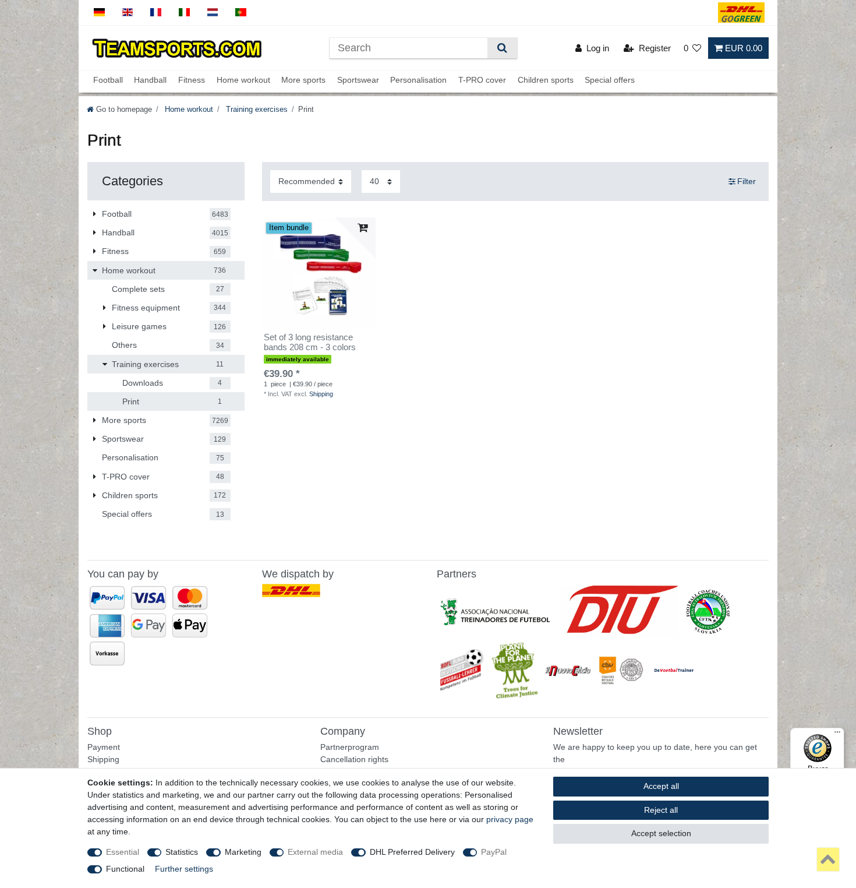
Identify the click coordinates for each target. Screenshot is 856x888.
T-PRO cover (482, 79)
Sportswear (358, 79)
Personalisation (418, 79)
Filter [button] (746, 181)
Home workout (243, 79)
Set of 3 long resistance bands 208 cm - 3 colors (310, 342)
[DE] (99, 12)
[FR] (156, 12)
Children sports (546, 79)
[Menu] (837, 735)
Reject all (661, 810)
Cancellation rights (354, 759)
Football (108, 79)
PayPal (494, 852)
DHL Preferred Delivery (412, 852)
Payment (103, 747)
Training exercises (256, 109)
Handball (150, 79)
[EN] (128, 12)
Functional (125, 868)
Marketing (243, 852)
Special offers (610, 79)
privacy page (509, 819)
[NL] (213, 12)
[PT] (241, 12)
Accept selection (661, 833)
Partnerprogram (349, 747)
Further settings (184, 868)
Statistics (181, 852)
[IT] (184, 12)
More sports (303, 79)
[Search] (502, 48)
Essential (122, 852)
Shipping (321, 393)
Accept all (661, 786)
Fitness (191, 79)
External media (315, 852)
